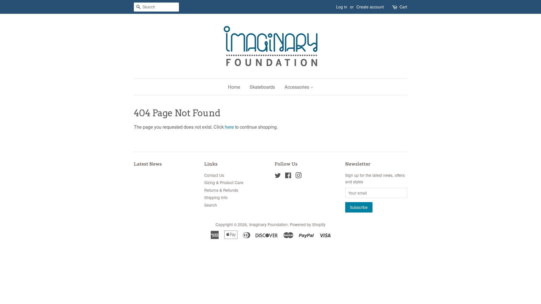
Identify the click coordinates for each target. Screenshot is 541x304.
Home (234, 87)
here (229, 127)
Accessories (297, 87)
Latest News (148, 164)
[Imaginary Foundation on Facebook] (288, 176)
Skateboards (262, 87)
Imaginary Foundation (268, 224)
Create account (370, 7)
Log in (341, 7)
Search (210, 205)
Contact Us (214, 175)
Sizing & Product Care (223, 182)
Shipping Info (216, 197)
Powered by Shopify (307, 224)
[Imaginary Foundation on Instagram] (298, 176)
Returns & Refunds (221, 190)
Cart (403, 7)
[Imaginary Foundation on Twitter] (278, 176)
